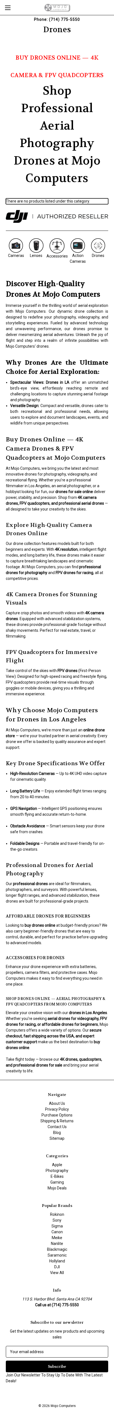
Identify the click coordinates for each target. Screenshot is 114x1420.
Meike (57, 1237)
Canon (57, 1232)
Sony (57, 1220)
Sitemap (57, 1138)
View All (57, 1272)
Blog (57, 1132)
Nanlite (57, 1243)
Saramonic (57, 1255)
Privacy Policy (57, 1109)
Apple (57, 1165)
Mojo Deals (57, 1188)
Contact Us (57, 1127)
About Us (57, 1103)
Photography (57, 1170)
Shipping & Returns (57, 1121)
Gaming (57, 1182)
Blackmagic (57, 1249)
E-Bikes (57, 1176)
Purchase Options (57, 1115)
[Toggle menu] (7, 7)
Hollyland (57, 1261)
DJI (57, 1267)
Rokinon (57, 1214)
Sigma (57, 1226)
